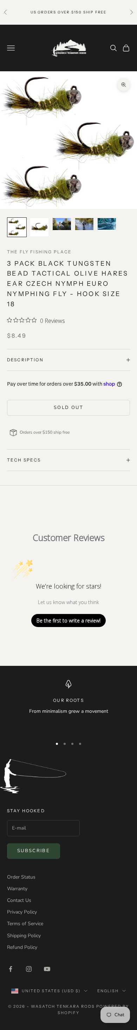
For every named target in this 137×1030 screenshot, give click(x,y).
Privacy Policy (22, 912)
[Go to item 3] (62, 224)
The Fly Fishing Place (39, 251)
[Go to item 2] (39, 227)
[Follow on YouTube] (47, 968)
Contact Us (19, 900)
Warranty (17, 888)
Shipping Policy (24, 935)
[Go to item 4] (84, 224)
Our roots (68, 700)
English (108, 990)
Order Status (21, 877)
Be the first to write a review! (68, 620)
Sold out (68, 407)
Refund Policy (22, 947)
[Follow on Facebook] (10, 968)
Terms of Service (25, 923)
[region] (68, 705)
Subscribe (33, 851)
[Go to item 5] (107, 224)
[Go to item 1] (17, 227)
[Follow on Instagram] (28, 968)
